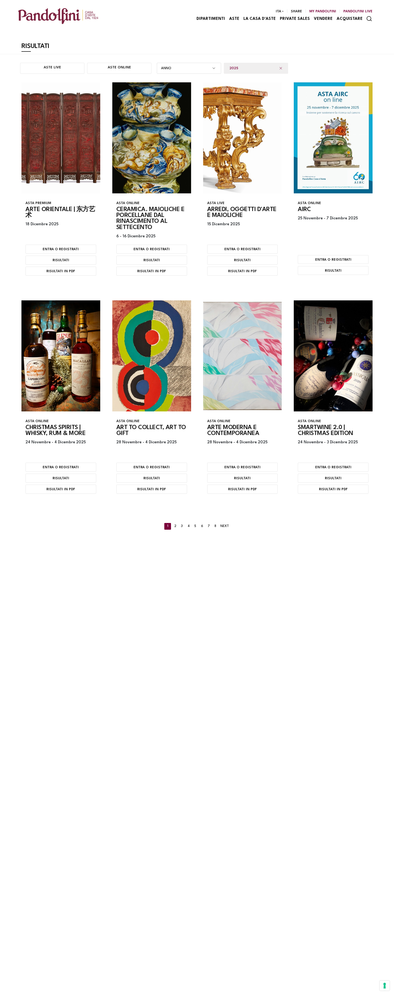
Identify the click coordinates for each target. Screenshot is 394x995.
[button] (189, 68)
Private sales (295, 19)
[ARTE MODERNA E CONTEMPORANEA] (242, 355)
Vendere (323, 19)
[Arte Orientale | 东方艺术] (60, 137)
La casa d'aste (259, 19)
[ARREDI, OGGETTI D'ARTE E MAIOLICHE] (242, 137)
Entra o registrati (61, 249)
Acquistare (350, 19)
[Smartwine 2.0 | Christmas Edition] (333, 355)
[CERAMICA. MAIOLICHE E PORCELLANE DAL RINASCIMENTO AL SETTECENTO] (151, 137)
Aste (234, 19)
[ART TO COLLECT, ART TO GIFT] (151, 355)
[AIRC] (333, 137)
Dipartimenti (210, 19)
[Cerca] (369, 18)
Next (224, 526)
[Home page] (58, 15)
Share (296, 11)
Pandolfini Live (358, 11)
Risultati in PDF (60, 271)
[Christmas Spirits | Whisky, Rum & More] (60, 355)
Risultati (61, 260)
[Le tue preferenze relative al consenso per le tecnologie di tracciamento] (385, 986)
